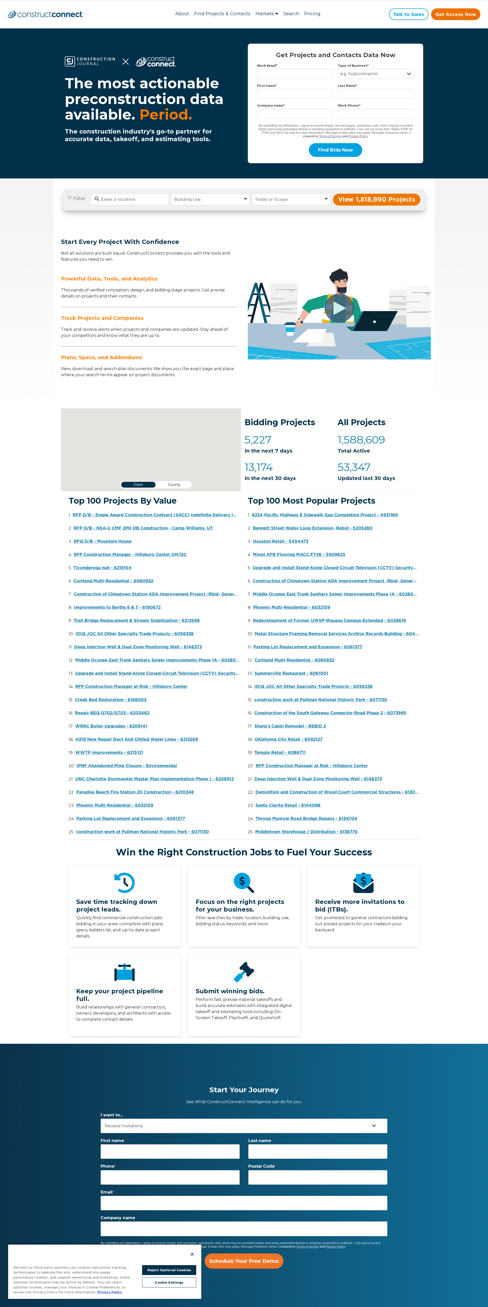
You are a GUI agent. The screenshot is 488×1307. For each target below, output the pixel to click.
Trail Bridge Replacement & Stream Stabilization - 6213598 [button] (137, 620)
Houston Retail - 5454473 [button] (280, 541)
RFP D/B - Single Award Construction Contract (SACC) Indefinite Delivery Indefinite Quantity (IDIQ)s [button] (156, 514)
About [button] (182, 13)
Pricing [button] (312, 13)
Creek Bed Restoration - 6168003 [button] (110, 699)
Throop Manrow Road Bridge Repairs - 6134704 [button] (306, 818)
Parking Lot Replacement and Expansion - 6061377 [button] (130, 818)
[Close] (192, 1254)
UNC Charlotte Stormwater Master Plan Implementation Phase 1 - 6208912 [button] (154, 778)
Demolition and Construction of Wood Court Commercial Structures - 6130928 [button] (338, 792)
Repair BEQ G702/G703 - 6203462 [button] (112, 712)
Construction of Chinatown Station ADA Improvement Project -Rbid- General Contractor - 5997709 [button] (157, 594)
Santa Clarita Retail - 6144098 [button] (288, 805)
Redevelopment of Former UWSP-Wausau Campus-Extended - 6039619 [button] (329, 620)
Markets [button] (264, 13)
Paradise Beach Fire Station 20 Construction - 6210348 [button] (135, 792)
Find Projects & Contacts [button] (222, 13)
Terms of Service (330, 136)
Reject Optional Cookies (169, 1270)
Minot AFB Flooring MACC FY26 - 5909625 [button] (299, 554)
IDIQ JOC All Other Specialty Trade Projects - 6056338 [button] (134, 633)
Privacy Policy (358, 136)
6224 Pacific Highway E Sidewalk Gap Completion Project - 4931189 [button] (325, 514)
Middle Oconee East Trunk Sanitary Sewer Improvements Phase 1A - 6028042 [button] (158, 660)
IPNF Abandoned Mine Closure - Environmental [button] (127, 765)
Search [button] (291, 13)
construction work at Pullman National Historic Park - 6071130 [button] (142, 831)
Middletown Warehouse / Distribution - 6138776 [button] (306, 831)
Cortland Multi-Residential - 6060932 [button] (113, 580)
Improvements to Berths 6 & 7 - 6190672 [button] (117, 607)
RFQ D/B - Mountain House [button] (102, 541)
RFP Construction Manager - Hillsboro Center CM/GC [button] (130, 554)
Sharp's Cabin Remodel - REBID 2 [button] (290, 726)
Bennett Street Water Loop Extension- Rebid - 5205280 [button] (312, 528)
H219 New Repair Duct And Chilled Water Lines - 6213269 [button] (136, 739)
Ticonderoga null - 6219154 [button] (102, 567)
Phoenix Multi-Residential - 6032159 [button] (114, 805)
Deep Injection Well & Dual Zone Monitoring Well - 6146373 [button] (138, 646)
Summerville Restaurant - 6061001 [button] (291, 673)
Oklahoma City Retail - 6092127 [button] (289, 739)
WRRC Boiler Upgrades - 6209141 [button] (111, 726)
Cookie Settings (169, 1282)
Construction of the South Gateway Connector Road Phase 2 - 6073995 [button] (330, 712)
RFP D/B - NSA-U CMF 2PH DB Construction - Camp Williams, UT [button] (143, 528)
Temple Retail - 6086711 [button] (280, 752)
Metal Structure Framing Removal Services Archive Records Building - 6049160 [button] (338, 633)
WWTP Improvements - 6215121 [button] (109, 752)
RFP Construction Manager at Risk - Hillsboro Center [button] (131, 686)
